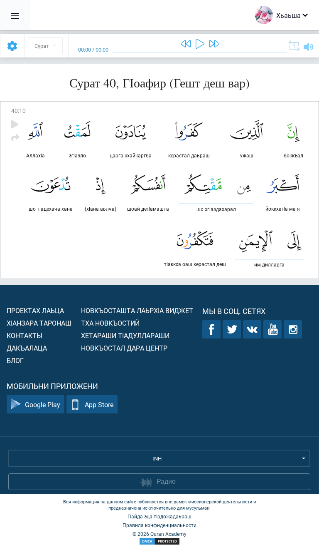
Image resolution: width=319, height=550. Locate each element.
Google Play (42, 404)
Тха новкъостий (110, 323)
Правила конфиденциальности (159, 525)
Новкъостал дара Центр (124, 347)
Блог (15, 360)
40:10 (18, 110)
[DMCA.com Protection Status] (159, 541)
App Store (99, 404)
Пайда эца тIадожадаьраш (159, 516)
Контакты (24, 335)
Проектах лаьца (35, 310)
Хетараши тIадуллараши (125, 335)
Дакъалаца (27, 347)
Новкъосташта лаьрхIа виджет (137, 310)
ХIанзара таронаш (39, 323)
